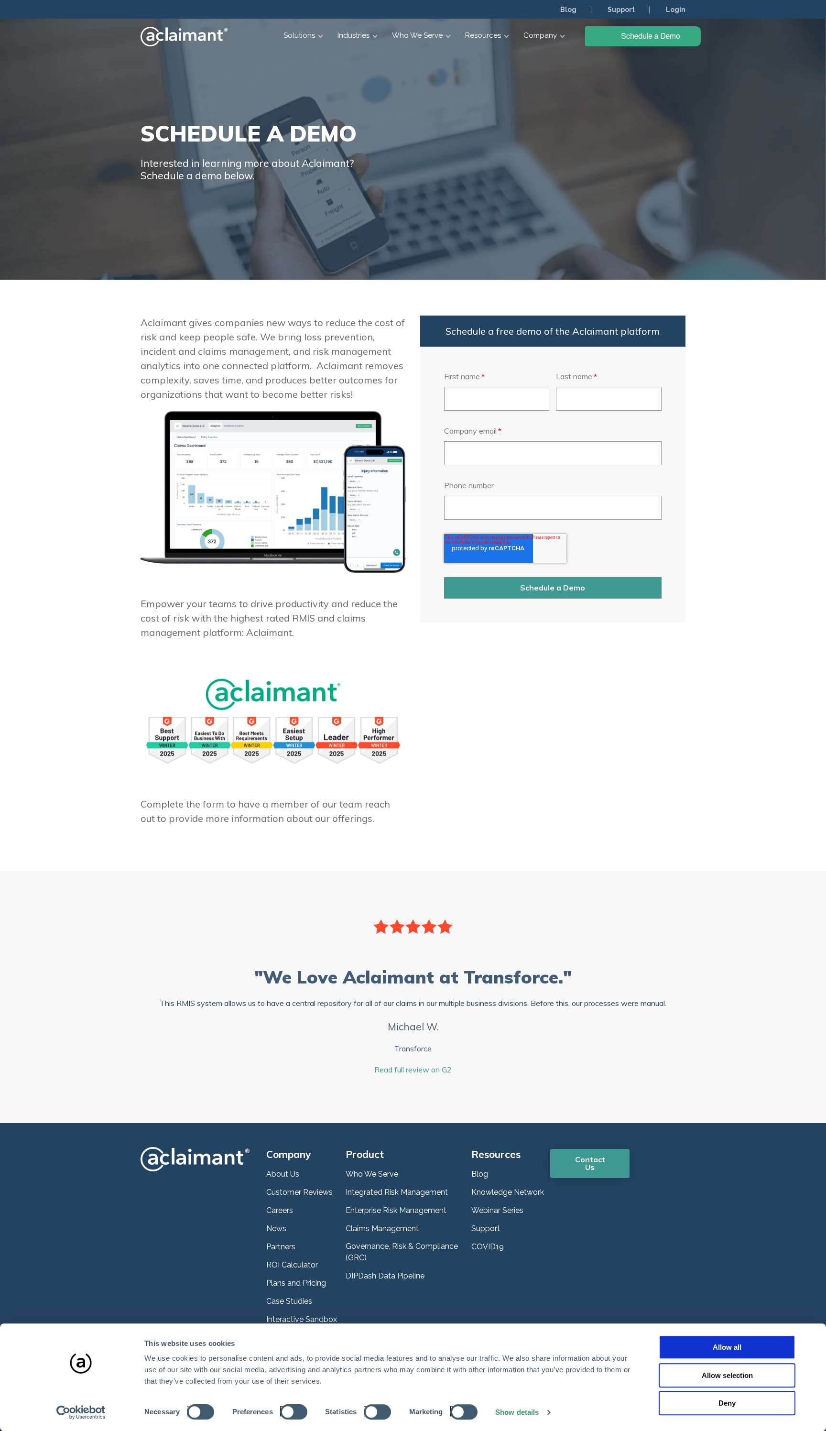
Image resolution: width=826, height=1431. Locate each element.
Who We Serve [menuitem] (372, 1174)
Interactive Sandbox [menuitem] (301, 1319)
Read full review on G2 (413, 1069)
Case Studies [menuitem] (289, 1301)
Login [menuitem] (675, 9)
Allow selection (727, 1375)
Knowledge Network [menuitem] (507, 1192)
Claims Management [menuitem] (382, 1228)
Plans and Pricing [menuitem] (296, 1283)
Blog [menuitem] (568, 9)
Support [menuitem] (621, 9)
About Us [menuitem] (282, 1174)
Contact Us (590, 1163)
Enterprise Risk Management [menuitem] (396, 1210)
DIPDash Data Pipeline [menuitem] (385, 1275)
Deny (727, 1403)
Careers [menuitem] (279, 1210)
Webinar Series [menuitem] (497, 1210)
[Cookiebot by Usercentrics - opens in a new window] (81, 1412)
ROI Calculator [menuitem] (292, 1264)
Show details (517, 1412)
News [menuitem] (276, 1228)
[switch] (290, 1411)
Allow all (727, 1347)
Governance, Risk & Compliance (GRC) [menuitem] (402, 1252)
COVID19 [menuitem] (487, 1246)
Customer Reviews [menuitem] (299, 1192)
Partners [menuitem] (280, 1246)
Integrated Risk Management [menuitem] (397, 1192)
